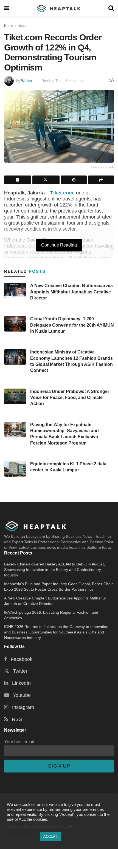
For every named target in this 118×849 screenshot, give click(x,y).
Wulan (26, 81)
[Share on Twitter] (45, 180)
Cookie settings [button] (22, 836)
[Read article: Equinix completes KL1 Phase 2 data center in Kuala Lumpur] (15, 469)
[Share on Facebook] (17, 180)
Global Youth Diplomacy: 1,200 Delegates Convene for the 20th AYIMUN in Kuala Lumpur (72, 324)
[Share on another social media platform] (101, 180)
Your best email (19, 741)
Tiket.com (61, 193)
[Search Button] (111, 8)
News (22, 26)
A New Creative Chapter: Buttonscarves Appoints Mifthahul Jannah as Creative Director (71, 291)
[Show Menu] (6, 8)
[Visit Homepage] (59, 8)
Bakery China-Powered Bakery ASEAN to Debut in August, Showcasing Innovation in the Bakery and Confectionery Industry (54, 569)
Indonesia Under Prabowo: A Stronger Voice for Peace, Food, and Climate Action (69, 397)
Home (8, 26)
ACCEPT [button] (50, 836)
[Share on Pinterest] (74, 180)
